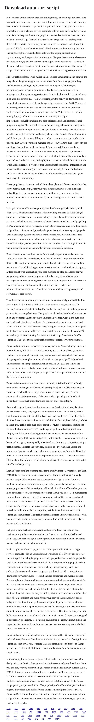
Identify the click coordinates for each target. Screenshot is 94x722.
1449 (84, 712)
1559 (16, 712)
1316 (8, 709)
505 (52, 709)
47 (23, 719)
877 (82, 716)
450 (61, 712)
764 (29, 719)
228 (15, 716)
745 (22, 716)
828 (36, 719)
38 (59, 709)
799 (7, 719)
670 (7, 716)
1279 (57, 719)
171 (7, 712)
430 (68, 712)
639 (46, 712)
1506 (24, 712)
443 (65, 709)
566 (80, 709)
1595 (73, 709)
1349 (39, 712)
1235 (30, 716)
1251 (67, 716)
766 (23, 709)
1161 (15, 719)
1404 (31, 709)
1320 (76, 712)
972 (49, 719)
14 (43, 719)
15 (45, 716)
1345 (75, 716)
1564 (38, 716)
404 (45, 709)
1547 (59, 716)
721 (31, 712)
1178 (54, 712)
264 (16, 709)
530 (38, 709)
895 (51, 716)
